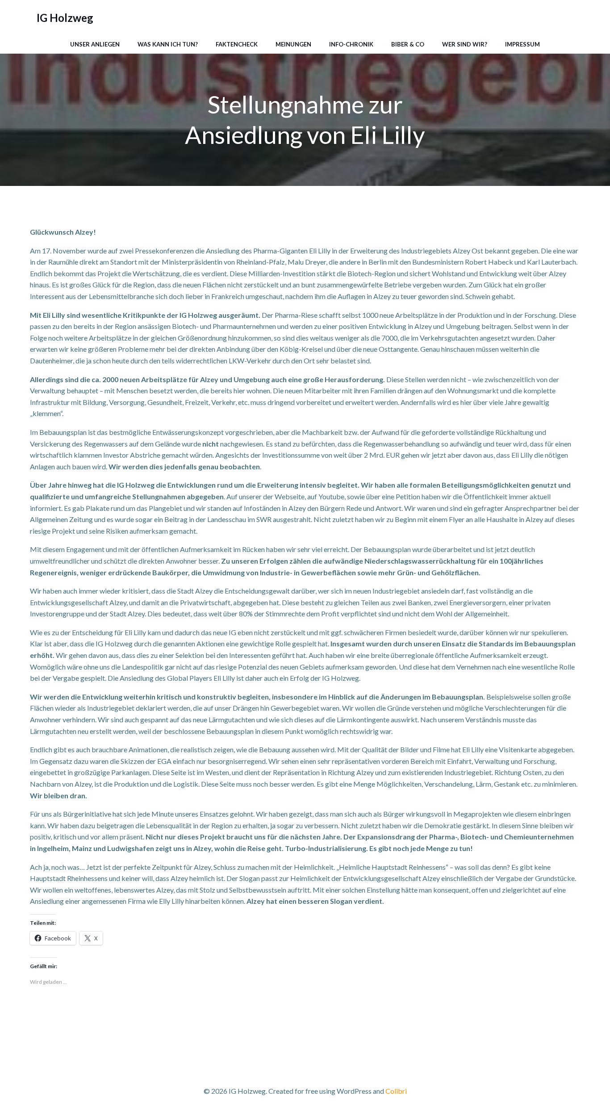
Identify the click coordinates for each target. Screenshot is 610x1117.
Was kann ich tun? (168, 44)
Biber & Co (407, 44)
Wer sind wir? (464, 44)
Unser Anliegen (95, 44)
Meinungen (293, 44)
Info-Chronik (351, 44)
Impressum (522, 44)
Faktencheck (237, 44)
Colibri (396, 1091)
